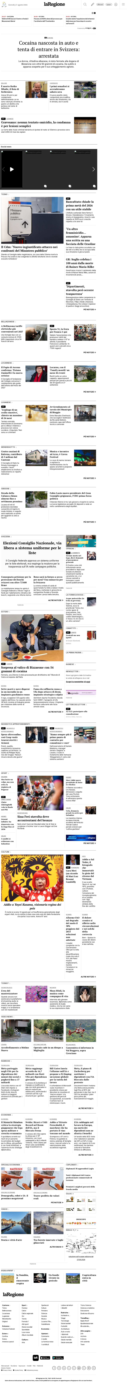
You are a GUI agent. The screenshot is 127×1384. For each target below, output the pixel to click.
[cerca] (85, 4)
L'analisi (44, 1339)
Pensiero (44, 1311)
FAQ (34, 1366)
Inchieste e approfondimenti (67, 1315)
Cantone (5, 1305)
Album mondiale (27, 1335)
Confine (5, 1336)
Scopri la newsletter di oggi (78, 682)
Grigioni (5, 1321)
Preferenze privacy (32, 1370)
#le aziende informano (84, 1326)
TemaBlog (84, 1318)
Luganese (5, 1316)
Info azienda (84, 1342)
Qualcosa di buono (87, 1313)
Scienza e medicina (87, 1308)
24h (81, 1334)
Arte (23, 1342)
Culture (25, 1340)
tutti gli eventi (87, 692)
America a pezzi (8, 1342)
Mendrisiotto (6, 1319)
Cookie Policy (18, 1370)
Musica (43, 1319)
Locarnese (6, 1313)
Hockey (24, 1308)
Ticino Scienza (85, 1305)
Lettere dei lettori (67, 1305)
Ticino (4, 1308)
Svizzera (6, 1326)
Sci (23, 1316)
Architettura (65, 1329)
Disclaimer (14, 1366)
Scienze (44, 1313)
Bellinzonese (6, 1311)
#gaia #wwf (84, 1321)
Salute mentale (66, 1340)
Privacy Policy (7, 1370)
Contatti (29, 1366)
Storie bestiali (65, 1323)
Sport (24, 1305)
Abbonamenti (5, 1366)
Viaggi (63, 1318)
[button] (93, 169)
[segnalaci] (93, 4)
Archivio (83, 1336)
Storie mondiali (27, 1327)
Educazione (84, 1311)
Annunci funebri (6, 1368)
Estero (5, 1334)
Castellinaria (45, 1324)
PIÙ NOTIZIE (89, 309)
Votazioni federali (8, 1329)
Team (82, 1344)
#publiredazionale (86, 1323)
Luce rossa (26, 1332)
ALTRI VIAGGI (56, 1247)
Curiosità (64, 1326)
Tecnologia (65, 1321)
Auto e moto (65, 1332)
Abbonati (100, 4)
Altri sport (25, 1324)
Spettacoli (45, 1305)
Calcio (24, 1311)
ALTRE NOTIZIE (55, 600)
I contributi (45, 1344)
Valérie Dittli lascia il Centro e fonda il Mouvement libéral (15, 19)
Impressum (22, 1366)
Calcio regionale (27, 1313)
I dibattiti (64, 1308)
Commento (45, 1336)
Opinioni (44, 1334)
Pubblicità (40, 1366)
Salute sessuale (66, 1342)
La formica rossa (47, 1342)
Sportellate (25, 1330)
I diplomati (64, 1334)
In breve (83, 1339)
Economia (45, 1329)
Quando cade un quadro (67, 1337)
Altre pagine (85, 1331)
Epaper (108, 4)
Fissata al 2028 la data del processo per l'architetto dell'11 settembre (48, 19)
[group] (16, 21)
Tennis (24, 1319)
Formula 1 (25, 1321)
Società (44, 1316)
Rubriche (64, 1313)
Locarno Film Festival (46, 1321)
